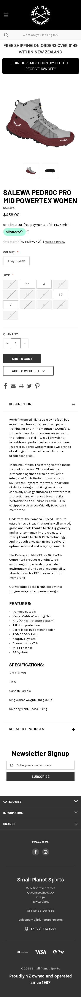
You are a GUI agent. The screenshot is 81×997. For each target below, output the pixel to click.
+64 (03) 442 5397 (42, 929)
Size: (7, 275)
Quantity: (11, 334)
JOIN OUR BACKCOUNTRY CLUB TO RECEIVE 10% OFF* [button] (40, 66)
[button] (53, 242)
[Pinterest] (37, 386)
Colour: (9, 252)
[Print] (21, 386)
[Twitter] (29, 386)
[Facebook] (5, 386)
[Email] (13, 386)
